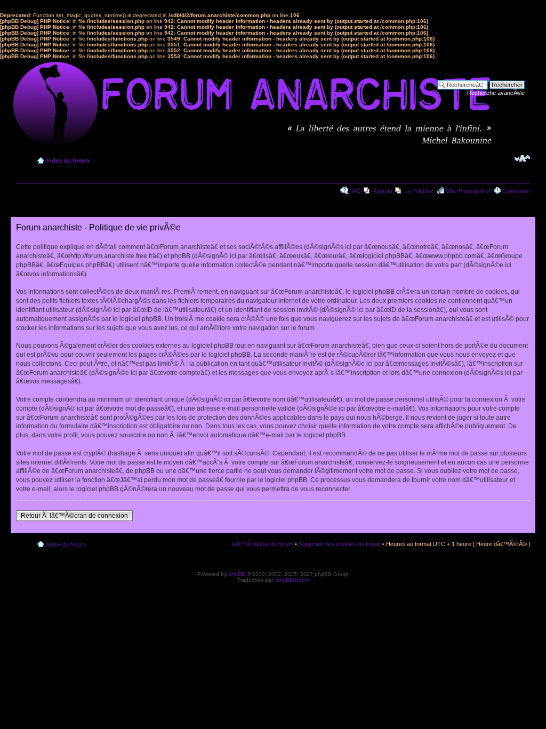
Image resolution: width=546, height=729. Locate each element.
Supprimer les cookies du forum (340, 544)
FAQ (355, 191)
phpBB (236, 574)
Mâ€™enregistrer (468, 191)
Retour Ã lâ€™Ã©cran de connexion (74, 515)
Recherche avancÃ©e (496, 93)
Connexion (516, 191)
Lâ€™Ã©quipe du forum (262, 544)
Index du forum (68, 160)
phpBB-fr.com (292, 580)
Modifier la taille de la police (522, 158)
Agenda (382, 191)
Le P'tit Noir (418, 191)
